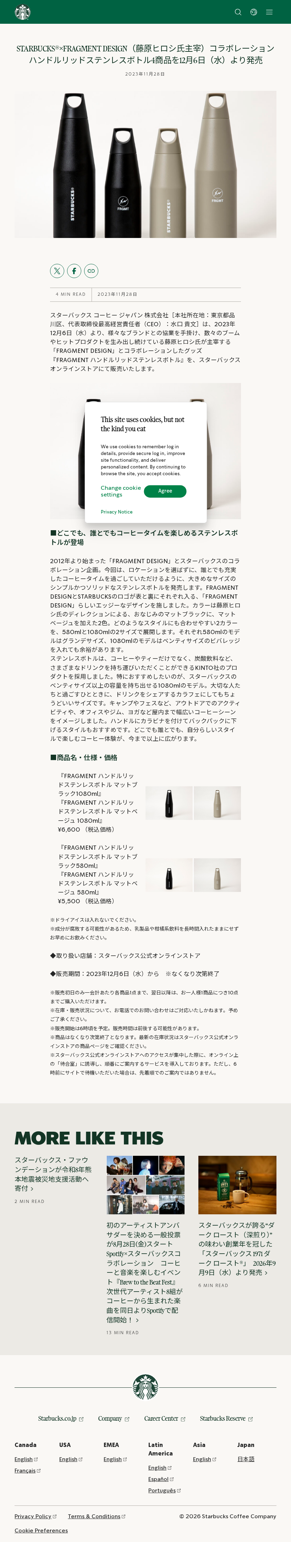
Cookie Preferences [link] (41, 1530)
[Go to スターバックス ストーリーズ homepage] (23, 12)
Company (110, 1418)
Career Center (161, 1418)
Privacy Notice (117, 512)
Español (158, 1479)
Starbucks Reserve (223, 1418)
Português (162, 1490)
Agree (165, 491)
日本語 (245, 1459)
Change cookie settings (121, 492)
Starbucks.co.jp (57, 1418)
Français (25, 1471)
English (24, 1459)
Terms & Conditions (94, 1516)
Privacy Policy (33, 1516)
